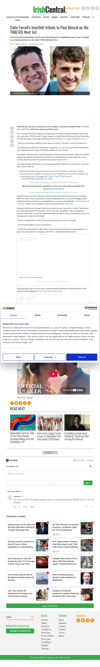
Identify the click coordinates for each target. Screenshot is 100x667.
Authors (44, 620)
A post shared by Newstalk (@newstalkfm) (53, 281)
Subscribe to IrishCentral (53, 189)
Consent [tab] (13, 315)
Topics (44, 623)
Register (45, 645)
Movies (30, 397)
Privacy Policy (47, 635)
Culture (62, 629)
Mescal (84, 138)
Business (62, 623)
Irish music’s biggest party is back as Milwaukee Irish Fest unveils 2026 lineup (49, 436)
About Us (45, 626)
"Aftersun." (69, 203)
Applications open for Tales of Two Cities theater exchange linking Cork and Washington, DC (22, 437)
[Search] (92, 17)
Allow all (81, 357)
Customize (48, 357)
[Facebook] (83, 8)
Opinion (62, 626)
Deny (18, 357)
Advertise (45, 632)
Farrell (65, 138)
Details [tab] (38, 315)
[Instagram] (93, 8)
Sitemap (45, 648)
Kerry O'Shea (15, 44)
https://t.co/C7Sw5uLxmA (59, 176)
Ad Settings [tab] (62, 315)
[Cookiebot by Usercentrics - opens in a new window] (86, 308)
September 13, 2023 (43, 178)
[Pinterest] (97, 8)
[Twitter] (88, 8)
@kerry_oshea (28, 44)
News (61, 620)
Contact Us (46, 629)
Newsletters (72, 8)
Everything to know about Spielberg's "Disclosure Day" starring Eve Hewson (76, 436)
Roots (61, 635)
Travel (62, 632)
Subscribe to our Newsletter (20, 631)
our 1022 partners (18, 328)
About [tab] (87, 315)
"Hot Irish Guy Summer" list (49, 291)
